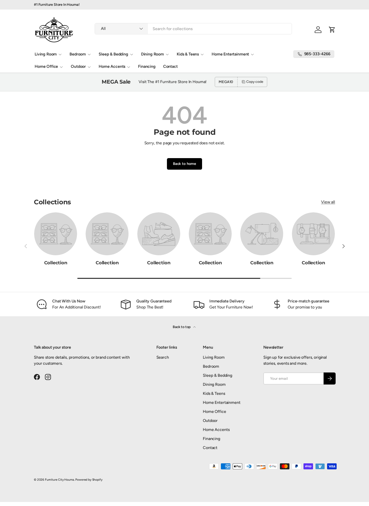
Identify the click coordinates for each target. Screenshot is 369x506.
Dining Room (152, 54)
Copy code (254, 82)
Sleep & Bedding (113, 54)
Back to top (182, 327)
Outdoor (78, 66)
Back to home (184, 163)
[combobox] (193, 28)
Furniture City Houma (59, 479)
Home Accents (112, 66)
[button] (332, 29)
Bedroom (78, 54)
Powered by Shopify (88, 479)
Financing (147, 66)
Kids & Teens (188, 54)
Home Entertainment (230, 54)
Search (162, 357)
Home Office (46, 66)
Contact (170, 66)
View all (328, 202)
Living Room (46, 54)
